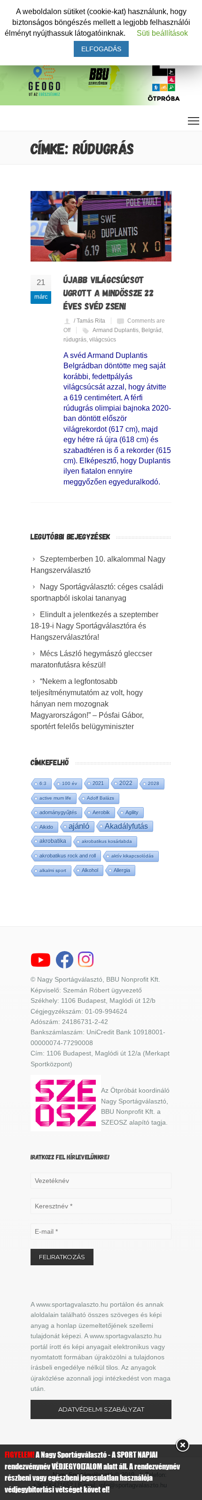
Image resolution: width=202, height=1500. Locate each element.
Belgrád (151, 330)
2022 (125, 783)
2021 (98, 783)
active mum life (55, 798)
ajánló (79, 826)
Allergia (122, 870)
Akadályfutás (126, 826)
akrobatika (52, 841)
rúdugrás (74, 339)
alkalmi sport (52, 870)
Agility (132, 812)
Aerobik (101, 812)
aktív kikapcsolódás (132, 855)
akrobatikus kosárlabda (107, 841)
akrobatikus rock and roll (67, 855)
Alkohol (90, 870)
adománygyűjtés (58, 812)
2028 (153, 783)
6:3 (43, 783)
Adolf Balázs (100, 798)
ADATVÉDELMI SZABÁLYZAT (101, 1409)
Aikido (46, 827)
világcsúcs (102, 339)
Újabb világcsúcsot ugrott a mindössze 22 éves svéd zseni (108, 292)
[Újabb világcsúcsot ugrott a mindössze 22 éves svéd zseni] (101, 226)
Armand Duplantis (116, 330)
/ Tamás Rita (89, 320)
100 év (69, 783)
